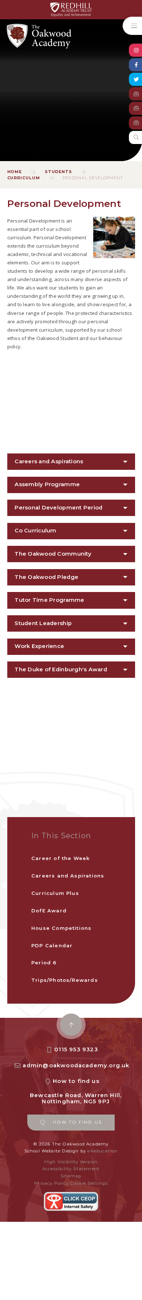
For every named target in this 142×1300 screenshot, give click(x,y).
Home (14, 171)
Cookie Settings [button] (89, 1183)
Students (58, 171)
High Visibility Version (71, 1161)
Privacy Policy (51, 1183)
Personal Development (93, 178)
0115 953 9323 (76, 1049)
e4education (102, 1150)
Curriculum (23, 178)
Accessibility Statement (71, 1168)
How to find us (76, 1081)
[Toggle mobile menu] (132, 26)
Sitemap (71, 1176)
